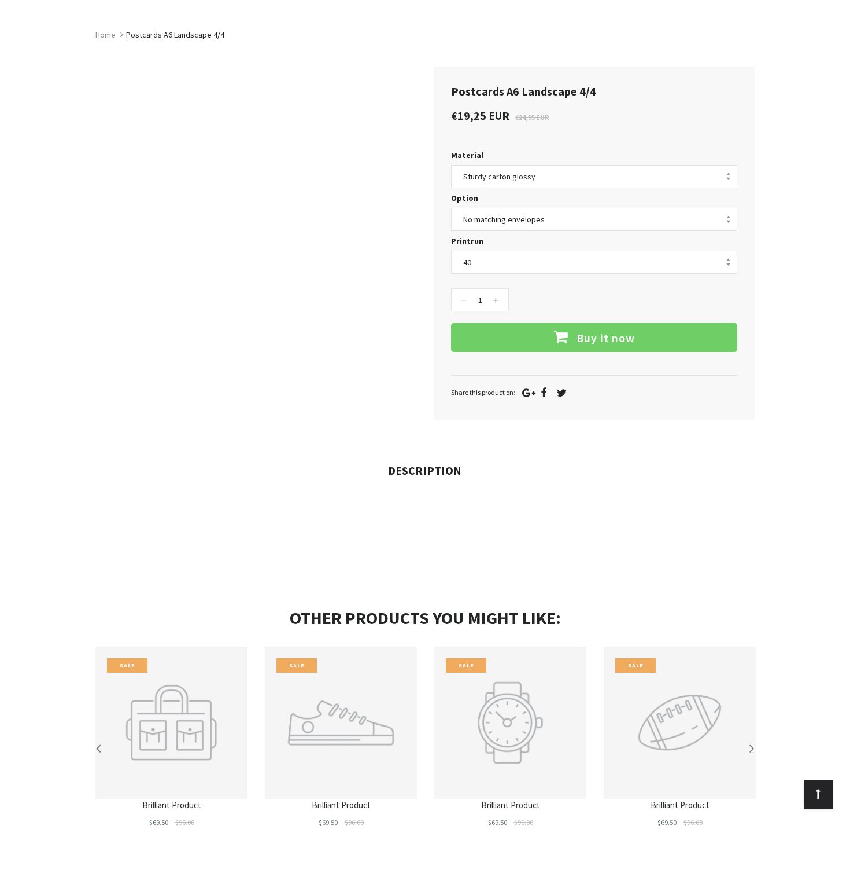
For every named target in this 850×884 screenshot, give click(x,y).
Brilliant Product (171, 804)
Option (464, 198)
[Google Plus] (528, 392)
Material (467, 155)
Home (105, 35)
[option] (171, 748)
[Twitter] (562, 392)
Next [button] (751, 748)
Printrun (467, 241)
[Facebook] (543, 392)
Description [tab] (424, 470)
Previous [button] (98, 748)
